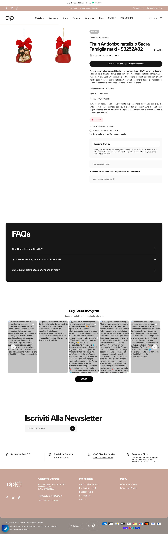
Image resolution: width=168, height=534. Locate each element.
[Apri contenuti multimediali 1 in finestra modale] (24, 45)
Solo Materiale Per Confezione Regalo (109, 134)
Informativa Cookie (128, 488)
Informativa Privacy (128, 484)
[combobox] (138, 8)
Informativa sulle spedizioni (14, 529)
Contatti (82, 499)
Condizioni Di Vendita (88, 484)
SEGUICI (84, 379)
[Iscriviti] (72, 428)
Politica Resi (84, 496)
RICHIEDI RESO (86, 492)
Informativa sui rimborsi (13, 526)
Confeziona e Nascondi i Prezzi (106, 130)
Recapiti (26, 529)
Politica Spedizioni (87, 488)
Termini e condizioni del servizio (48, 526)
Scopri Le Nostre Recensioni (103, 457)
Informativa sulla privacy (28, 526)
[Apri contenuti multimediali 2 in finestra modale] (63, 45)
